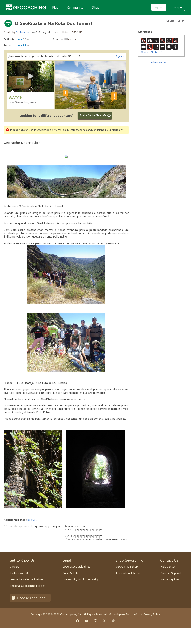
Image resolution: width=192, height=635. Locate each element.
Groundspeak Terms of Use (125, 614)
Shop (95, 7)
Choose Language (31, 598)
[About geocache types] (8, 23)
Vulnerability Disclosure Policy (80, 579)
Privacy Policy (152, 614)
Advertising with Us (161, 62)
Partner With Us (19, 573)
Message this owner (49, 32)
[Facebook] (77, 620)
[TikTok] (113, 620)
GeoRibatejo (22, 32)
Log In (178, 7)
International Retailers (129, 573)
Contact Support (171, 573)
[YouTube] (86, 620)
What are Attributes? (151, 52)
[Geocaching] (26, 7)
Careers (14, 566)
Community (75, 7)
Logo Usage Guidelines (76, 566)
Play (55, 7)
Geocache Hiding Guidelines (26, 579)
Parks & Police (71, 573)
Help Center (168, 566)
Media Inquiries (170, 579)
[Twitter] (104, 620)
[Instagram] (95, 620)
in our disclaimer (114, 129)
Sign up (158, 7)
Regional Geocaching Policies (27, 585)
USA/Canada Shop (127, 566)
